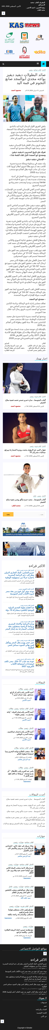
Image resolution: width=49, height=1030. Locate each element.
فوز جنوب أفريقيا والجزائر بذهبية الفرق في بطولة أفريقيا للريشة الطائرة (14, 346)
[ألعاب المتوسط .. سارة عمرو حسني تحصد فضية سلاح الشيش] (25, 378)
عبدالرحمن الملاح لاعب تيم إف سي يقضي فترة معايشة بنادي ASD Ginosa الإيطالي (25, 818)
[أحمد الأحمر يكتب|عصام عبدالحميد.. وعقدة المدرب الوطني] (40, 734)
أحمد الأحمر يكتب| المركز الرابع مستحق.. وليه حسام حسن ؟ (21, 693)
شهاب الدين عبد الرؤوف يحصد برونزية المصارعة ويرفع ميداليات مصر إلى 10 (25, 451)
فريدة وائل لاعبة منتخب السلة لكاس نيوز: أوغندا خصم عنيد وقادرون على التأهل (19, 870)
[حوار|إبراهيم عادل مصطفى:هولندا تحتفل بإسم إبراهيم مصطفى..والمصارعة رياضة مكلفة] (40, 912)
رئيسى (31, 70)
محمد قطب (16, 506)
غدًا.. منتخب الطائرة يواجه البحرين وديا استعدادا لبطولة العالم (19, 752)
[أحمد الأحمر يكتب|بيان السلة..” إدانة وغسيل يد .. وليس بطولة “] (40, 714)
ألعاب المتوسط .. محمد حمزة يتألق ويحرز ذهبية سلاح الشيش (26, 500)
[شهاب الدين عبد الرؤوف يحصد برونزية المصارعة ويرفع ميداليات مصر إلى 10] (25, 428)
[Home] (43, 64)
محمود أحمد (16, 90)
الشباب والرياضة (41, 1009)
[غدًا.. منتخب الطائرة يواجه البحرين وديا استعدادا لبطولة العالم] (40, 753)
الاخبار (44, 70)
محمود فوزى (41, 988)
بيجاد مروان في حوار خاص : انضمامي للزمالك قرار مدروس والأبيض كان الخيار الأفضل (19, 848)
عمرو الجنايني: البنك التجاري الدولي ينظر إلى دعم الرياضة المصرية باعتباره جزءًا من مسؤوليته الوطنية (25, 965)
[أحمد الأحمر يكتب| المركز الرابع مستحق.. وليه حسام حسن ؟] (40, 694)
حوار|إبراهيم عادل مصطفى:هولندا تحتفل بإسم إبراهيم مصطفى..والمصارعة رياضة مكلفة (20, 912)
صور (45, 1006)
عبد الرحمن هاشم (24, 759)
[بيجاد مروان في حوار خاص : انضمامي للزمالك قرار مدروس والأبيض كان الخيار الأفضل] (40, 849)
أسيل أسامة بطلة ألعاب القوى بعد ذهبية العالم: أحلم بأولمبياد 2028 (25, 992)
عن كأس (44, 1016)
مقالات (20, 689)
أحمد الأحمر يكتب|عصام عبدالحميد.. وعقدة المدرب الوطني (20, 732)
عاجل (34, 496)
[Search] (3, 64)
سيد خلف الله (26, 898)
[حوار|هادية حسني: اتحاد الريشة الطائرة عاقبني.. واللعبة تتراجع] (40, 932)
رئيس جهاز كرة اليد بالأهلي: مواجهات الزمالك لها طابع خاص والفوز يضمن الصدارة (36, 346)
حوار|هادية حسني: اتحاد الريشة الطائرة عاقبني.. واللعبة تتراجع (19, 931)
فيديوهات (44, 1002)
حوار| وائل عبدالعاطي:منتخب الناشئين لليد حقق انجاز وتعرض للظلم (19, 891)
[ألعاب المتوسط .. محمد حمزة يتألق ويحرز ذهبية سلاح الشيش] (25, 477)
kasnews (27, 781)
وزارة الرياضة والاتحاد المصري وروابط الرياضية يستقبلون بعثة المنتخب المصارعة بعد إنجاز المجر (26, 977)
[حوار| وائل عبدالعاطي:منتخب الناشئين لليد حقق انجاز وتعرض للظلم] (40, 892)
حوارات (21, 842)
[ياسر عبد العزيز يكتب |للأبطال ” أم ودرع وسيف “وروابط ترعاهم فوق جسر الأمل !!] (40, 774)
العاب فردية (38, 396)
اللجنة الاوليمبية (42, 1013)
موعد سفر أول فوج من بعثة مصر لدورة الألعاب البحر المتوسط (26, 971)
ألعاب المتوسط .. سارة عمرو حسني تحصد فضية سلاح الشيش (25, 401)
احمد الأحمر (26, 700)
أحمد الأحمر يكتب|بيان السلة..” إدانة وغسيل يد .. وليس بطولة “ (20, 713)
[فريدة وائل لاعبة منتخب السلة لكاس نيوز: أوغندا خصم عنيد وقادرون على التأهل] (40, 871)
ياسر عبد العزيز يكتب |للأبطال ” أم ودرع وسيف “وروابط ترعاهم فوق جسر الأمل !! (20, 773)
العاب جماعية (37, 70)
